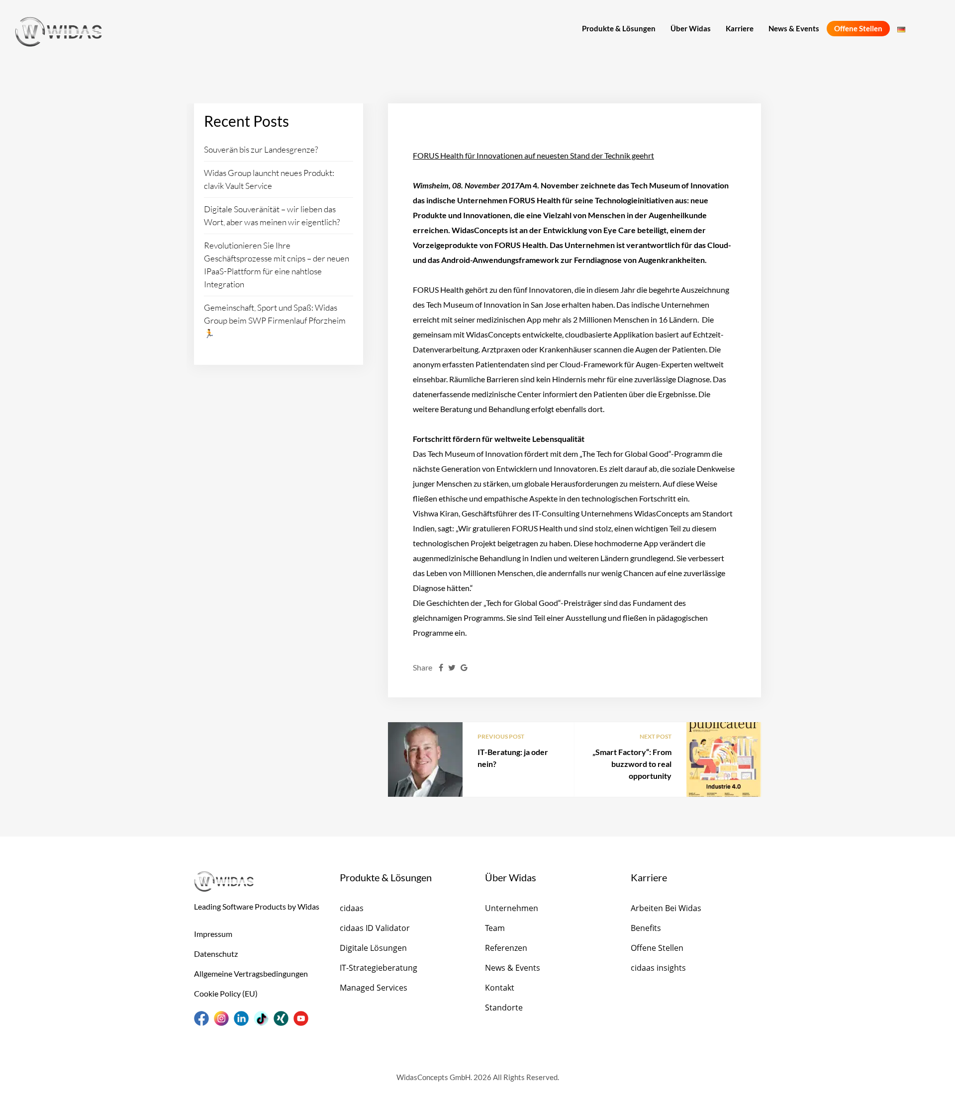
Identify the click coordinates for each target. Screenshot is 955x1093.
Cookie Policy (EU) (226, 993)
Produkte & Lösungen (619, 28)
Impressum (213, 933)
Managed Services (373, 987)
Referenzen (506, 947)
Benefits (646, 928)
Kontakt (499, 987)
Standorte (504, 1007)
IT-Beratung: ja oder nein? (513, 757)
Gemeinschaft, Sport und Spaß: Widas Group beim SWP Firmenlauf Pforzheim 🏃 (275, 320)
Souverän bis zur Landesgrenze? (261, 149)
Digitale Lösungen (373, 947)
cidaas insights (658, 967)
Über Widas (690, 28)
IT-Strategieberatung (378, 967)
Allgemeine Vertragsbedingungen (251, 973)
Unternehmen (511, 908)
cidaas (352, 908)
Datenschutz (216, 953)
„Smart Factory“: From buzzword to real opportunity (631, 763)
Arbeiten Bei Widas (666, 908)
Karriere (740, 28)
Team (495, 928)
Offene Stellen (858, 28)
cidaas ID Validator (375, 928)
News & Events (793, 28)
